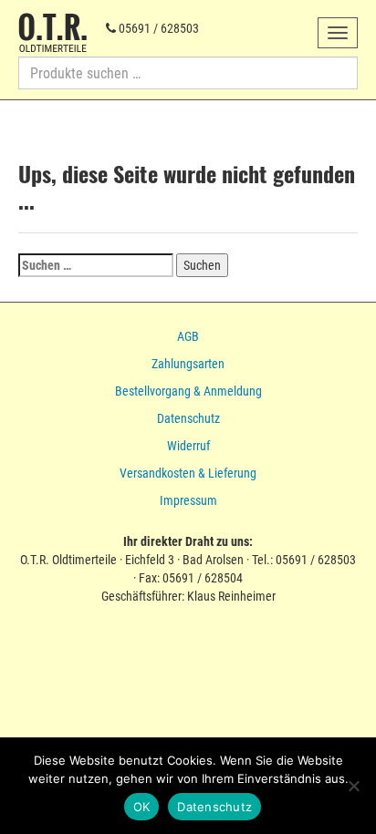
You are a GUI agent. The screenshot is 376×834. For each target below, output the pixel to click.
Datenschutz (188, 418)
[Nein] (353, 786)
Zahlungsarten (188, 363)
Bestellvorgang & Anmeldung (188, 391)
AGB (188, 336)
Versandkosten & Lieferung (188, 473)
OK (142, 806)
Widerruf (188, 445)
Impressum (188, 500)
